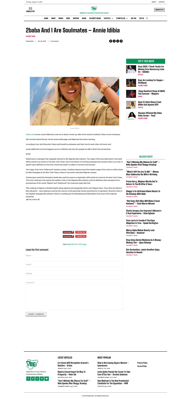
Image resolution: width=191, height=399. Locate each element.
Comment (30, 282)
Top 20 (141, 18)
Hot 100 (133, 18)
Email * (29, 264)
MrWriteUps (159, 10)
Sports (140, 96)
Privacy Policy (142, 363)
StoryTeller (120, 18)
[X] (114, 41)
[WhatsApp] (117, 41)
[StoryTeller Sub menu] (127, 18)
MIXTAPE (76, 18)
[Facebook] (110, 41)
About (154, 2)
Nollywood (30, 134)
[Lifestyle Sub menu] (112, 18)
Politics (140, 75)
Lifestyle (107, 18)
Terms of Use (142, 366)
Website (29, 273)
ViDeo (68, 18)
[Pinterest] (121, 41)
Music (61, 18)
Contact (162, 2)
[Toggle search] (147, 18)
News (84, 18)
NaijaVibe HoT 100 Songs (76, 244)
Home (46, 18)
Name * (29, 255)
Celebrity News (95, 18)
